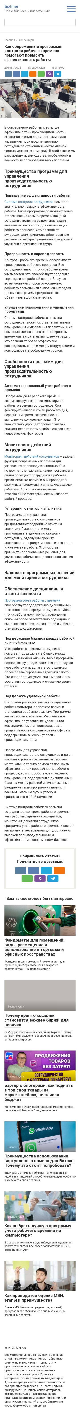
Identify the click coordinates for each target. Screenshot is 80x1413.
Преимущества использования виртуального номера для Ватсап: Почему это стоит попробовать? (39, 1160)
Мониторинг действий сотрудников (31, 457)
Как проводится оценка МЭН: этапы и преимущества (34, 1298)
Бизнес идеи (36, 67)
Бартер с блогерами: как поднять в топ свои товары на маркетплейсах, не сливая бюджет (38, 1092)
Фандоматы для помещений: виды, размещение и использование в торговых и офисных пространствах (34, 947)
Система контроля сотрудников (29, 202)
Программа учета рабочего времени (32, 600)
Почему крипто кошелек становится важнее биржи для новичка (36, 1020)
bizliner (11, 6)
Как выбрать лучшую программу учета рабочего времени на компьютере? (37, 1230)
